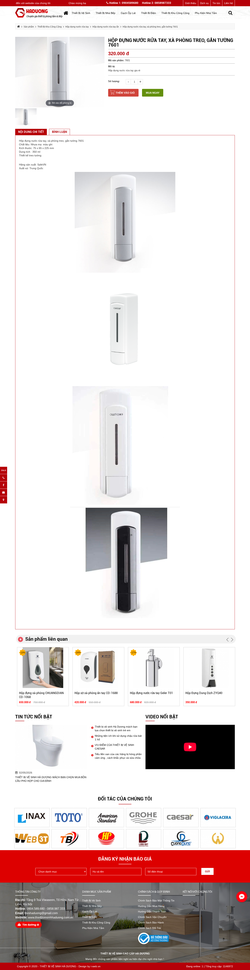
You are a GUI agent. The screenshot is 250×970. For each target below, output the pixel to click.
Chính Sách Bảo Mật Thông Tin (156, 900)
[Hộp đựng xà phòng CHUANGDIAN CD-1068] (43, 667)
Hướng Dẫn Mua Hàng (151, 906)
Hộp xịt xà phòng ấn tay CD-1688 (96, 693)
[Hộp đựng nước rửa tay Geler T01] (154, 667)
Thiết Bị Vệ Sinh (91, 900)
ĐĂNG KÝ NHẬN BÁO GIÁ (125, 859)
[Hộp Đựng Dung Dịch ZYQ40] (209, 667)
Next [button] (232, 639)
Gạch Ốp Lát (89, 911)
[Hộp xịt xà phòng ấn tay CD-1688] (98, 667)
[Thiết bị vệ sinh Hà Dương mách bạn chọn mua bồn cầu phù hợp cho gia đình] (51, 746)
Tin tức (216, 3)
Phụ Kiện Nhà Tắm (93, 928)
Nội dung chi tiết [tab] (31, 132)
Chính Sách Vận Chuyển (152, 917)
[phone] (170, 871)
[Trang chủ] (66, 13)
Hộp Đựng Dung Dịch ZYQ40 (203, 693)
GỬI (207, 871)
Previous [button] (227, 639)
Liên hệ (228, 3)
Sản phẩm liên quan (46, 639)
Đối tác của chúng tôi (125, 799)
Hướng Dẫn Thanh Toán (152, 911)
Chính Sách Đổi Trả (149, 928)
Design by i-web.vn (89, 966)
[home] (39, 12)
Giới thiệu (190, 3)
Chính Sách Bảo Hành (151, 922)
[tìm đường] (28, 924)
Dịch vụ (204, 3)
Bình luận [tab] (59, 132)
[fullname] (115, 871)
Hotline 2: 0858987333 (156, 3)
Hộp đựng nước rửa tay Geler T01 (151, 693)
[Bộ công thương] (153, 938)
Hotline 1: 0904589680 (123, 3)
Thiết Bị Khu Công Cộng (96, 922)
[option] (60, 72)
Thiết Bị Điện (89, 917)
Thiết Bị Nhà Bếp (92, 906)
